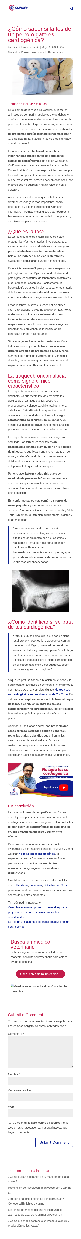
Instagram (36, 885)
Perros (25, 52)
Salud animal (38, 52)
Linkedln (49, 885)
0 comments (55, 52)
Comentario (16, 1033)
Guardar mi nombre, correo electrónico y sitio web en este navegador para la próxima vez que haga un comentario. (38, 1127)
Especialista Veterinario (25, 47)
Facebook (22, 885)
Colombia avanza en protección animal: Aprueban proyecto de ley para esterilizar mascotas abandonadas (38, 912)
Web (11, 1106)
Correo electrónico (20, 1090)
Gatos (63, 47)
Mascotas (14, 52)
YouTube (62, 885)
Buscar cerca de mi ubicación (38, 974)
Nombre (14, 1074)
